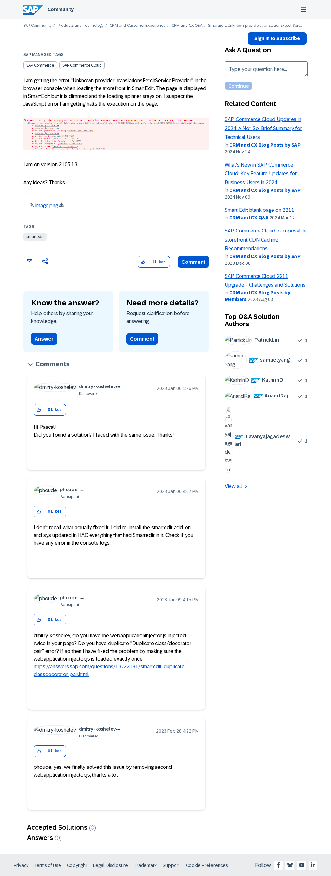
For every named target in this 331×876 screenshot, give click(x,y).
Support (171, 865)
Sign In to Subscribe (277, 38)
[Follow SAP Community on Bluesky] (290, 865)
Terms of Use (47, 865)
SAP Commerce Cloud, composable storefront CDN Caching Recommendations (266, 239)
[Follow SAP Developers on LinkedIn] (313, 865)
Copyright (77, 865)
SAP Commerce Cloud (82, 65)
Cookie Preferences (207, 865)
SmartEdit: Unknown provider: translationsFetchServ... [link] (255, 26)
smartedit (35, 236)
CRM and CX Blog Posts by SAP (265, 145)
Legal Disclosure (110, 865)
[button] (143, 262)
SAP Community (37, 26)
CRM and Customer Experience (138, 26)
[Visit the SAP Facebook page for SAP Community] (278, 865)
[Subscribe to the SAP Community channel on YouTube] (301, 865)
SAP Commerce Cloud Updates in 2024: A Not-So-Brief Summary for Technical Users (263, 128)
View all (233, 486)
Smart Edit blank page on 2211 (259, 210)
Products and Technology (81, 26)
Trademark (145, 865)
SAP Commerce (40, 65)
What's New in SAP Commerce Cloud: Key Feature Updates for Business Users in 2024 (261, 173)
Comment (193, 262)
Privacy (21, 865)
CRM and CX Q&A (186, 26)
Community (61, 9)
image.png (46, 205)
